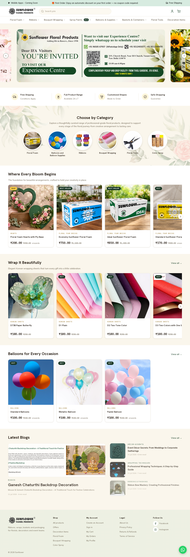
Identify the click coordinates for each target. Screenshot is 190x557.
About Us (124, 523)
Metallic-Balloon (67, 411)
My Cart (89, 531)
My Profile (90, 540)
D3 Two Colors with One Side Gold (124, 325)
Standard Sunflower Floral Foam (123, 236)
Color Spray (58, 545)
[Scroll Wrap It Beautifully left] (9, 306)
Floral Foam (16, 19)
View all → (176, 263)
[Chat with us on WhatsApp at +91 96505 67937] (183, 550)
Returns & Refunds (128, 531)
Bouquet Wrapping (53, 19)
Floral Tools (157, 19)
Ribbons (33, 19)
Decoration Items (176, 19)
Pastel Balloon (114, 411)
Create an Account (94, 523)
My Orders (91, 536)
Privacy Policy (126, 527)
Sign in (89, 527)
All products (58, 523)
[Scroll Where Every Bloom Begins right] (180, 216)
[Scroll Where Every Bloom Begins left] (9, 216)
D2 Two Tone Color (69, 325)
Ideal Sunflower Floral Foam (73, 236)
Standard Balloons (19, 411)
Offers (56, 527)
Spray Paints (79, 19)
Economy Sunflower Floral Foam (27, 236)
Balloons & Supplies (105, 19)
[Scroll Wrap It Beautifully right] (180, 306)
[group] (95, 216)
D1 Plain (14, 325)
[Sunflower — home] (21, 11)
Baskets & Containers (133, 19)
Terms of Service (127, 536)
